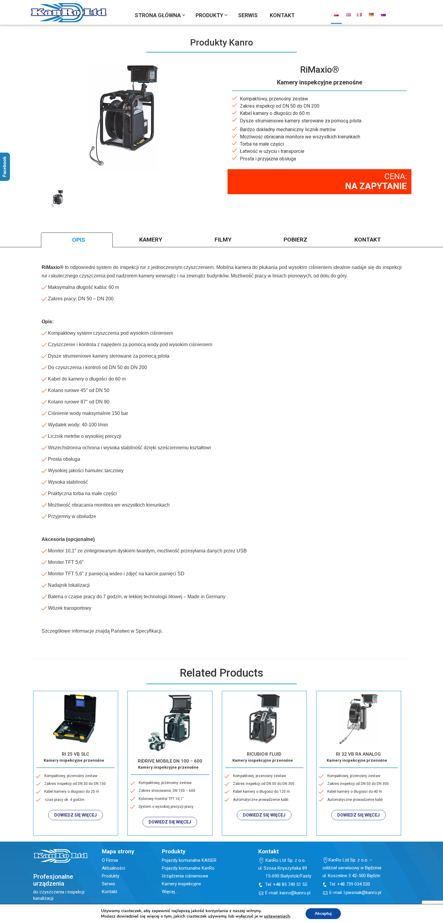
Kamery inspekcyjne (181, 884)
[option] (57, 199)
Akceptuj (323, 913)
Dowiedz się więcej (75, 815)
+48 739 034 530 (353, 884)
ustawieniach (277, 916)
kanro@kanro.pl (295, 893)
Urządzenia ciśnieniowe (185, 876)
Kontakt (109, 891)
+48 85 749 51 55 (290, 884)
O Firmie (110, 860)
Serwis (108, 884)
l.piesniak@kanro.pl (362, 892)
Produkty (110, 876)
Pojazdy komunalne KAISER (189, 860)
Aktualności (113, 868)
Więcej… (170, 891)
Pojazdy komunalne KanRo (188, 868)
